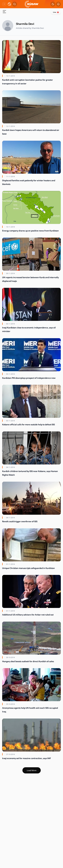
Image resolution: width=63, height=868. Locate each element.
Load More (31, 770)
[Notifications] (58, 4)
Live (54, 12)
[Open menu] (4, 12)
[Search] (14, 4)
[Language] (9, 4)
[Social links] (4, 4)
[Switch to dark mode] (52, 4)
